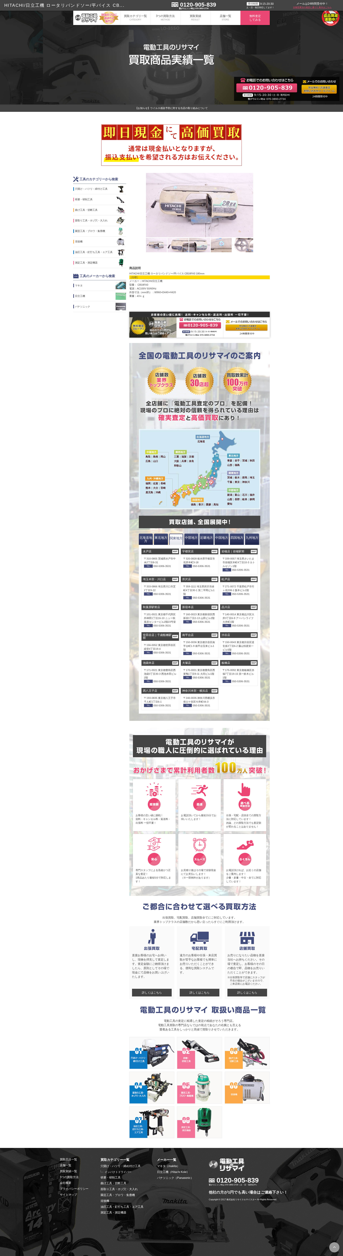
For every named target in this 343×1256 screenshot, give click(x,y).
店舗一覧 (225, 17)
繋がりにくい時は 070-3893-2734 (193, 8)
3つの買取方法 (165, 17)
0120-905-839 (198, 4)
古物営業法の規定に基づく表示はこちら (312, 7)
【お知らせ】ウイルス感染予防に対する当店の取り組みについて (171, 108)
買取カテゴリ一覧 (135, 17)
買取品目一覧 (68, 1159)
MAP (175, 551)
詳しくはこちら (152, 992)
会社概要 (65, 1182)
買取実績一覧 (68, 1171)
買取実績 (195, 17)
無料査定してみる (255, 17)
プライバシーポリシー (74, 1188)
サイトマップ (68, 1194)
